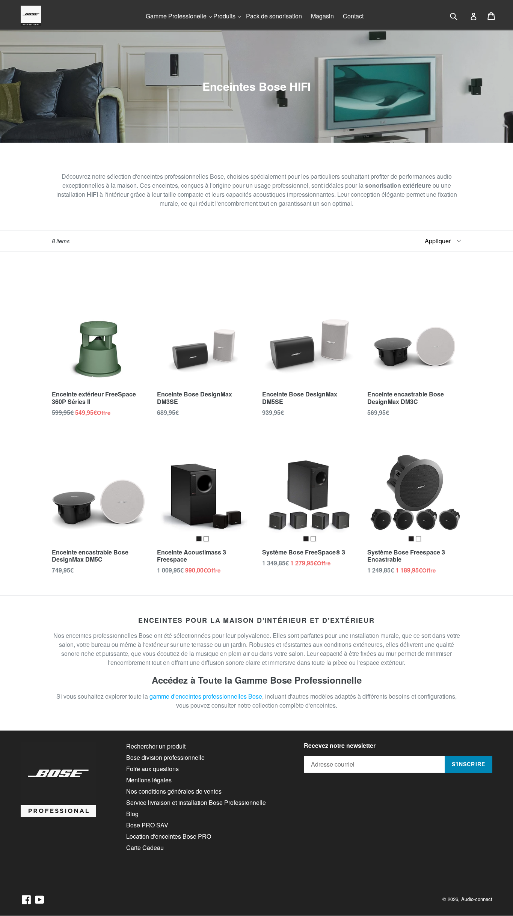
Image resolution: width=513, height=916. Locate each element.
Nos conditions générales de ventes (174, 791)
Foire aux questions (152, 768)
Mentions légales (149, 780)
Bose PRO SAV (147, 825)
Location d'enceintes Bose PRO (168, 836)
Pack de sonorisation (274, 16)
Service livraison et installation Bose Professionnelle (196, 802)
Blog (132, 813)
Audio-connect (476, 898)
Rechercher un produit (156, 746)
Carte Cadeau (145, 847)
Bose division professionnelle (165, 757)
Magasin (322, 16)
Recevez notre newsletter (340, 745)
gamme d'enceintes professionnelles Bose (205, 696)
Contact (353, 16)
